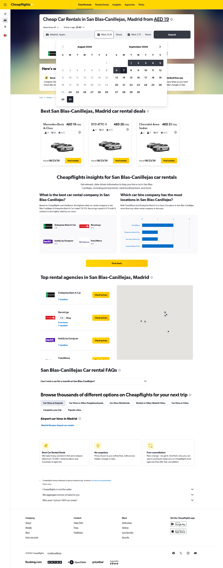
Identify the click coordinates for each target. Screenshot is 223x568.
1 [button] (106, 63)
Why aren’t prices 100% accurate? (59, 500)
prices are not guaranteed (101, 480)
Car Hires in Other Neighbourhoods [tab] (86, 403)
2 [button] (63, 70)
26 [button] (84, 92)
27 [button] (91, 92)
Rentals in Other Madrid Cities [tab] (150, 403)
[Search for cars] (5, 20)
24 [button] (70, 92)
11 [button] (77, 77)
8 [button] (106, 70)
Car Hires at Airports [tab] (53, 403)
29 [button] (106, 92)
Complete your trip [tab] (52, 410)
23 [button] (62, 92)
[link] (117, 263)
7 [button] (99, 70)
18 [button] (77, 84)
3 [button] (70, 70)
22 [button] (106, 84)
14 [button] (99, 77)
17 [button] (70, 84)
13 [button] (92, 77)
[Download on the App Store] (178, 531)
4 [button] (77, 70)
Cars (41, 97)
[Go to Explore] (5, 27)
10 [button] (70, 77)
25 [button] (77, 92)
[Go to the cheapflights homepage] (22, 4)
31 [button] (70, 99)
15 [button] (106, 77)
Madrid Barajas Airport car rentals (57, 425)
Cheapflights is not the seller (57, 489)
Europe (49, 97)
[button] (5, 4)
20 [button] (91, 84)
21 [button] (99, 84)
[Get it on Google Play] (178, 524)
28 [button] (99, 92)
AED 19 (161, 19)
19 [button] (84, 84)
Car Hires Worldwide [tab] (120, 403)
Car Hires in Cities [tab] (180, 403)
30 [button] (62, 99)
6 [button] (92, 70)
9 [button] (63, 77)
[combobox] (51, 27)
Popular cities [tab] (74, 410)
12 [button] (84, 77)
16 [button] (63, 84)
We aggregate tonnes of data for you (60, 494)
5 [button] (84, 70)
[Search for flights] (5, 14)
